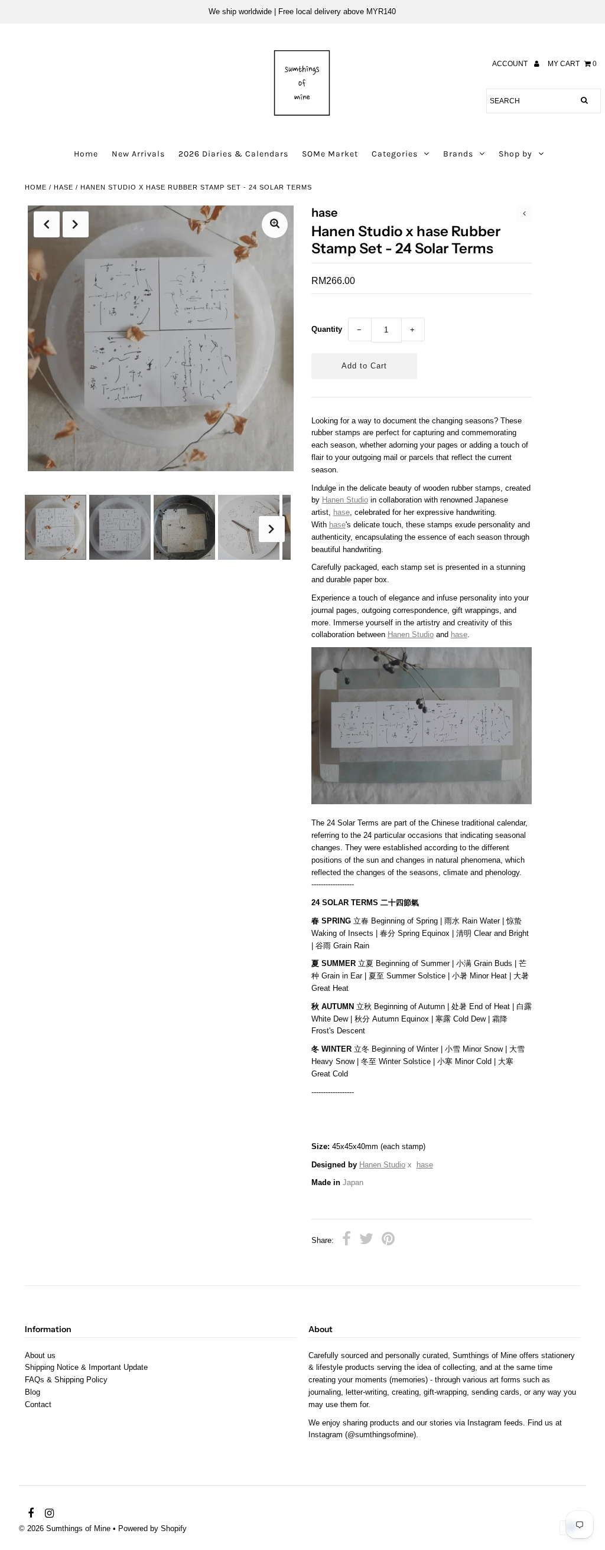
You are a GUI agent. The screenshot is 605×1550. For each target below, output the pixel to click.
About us (40, 1355)
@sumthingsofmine (380, 1434)
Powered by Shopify (152, 1528)
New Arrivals (138, 154)
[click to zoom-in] (275, 224)
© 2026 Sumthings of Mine (64, 1528)
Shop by (515, 154)
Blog (32, 1392)
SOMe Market (330, 154)
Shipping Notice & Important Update (86, 1367)
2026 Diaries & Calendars (233, 154)
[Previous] (47, 224)
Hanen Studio (345, 499)
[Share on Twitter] (366, 1240)
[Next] (76, 224)
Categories (395, 154)
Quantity (326, 329)
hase (63, 187)
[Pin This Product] (388, 1240)
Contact (38, 1404)
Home (86, 154)
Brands (458, 154)
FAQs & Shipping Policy (66, 1379)
